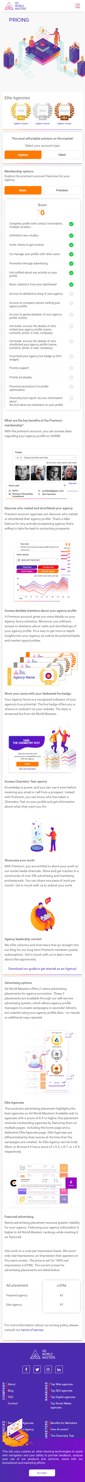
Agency (23, 154)
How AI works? (60, 1429)
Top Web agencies (62, 1384)
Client (62, 154)
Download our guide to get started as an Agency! (42, 968)
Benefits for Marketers (64, 1423)
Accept (42, 1472)
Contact (13, 1403)
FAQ (10, 1397)
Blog (10, 1390)
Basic (23, 190)
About (11, 1384)
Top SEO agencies (61, 1390)
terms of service (32, 1330)
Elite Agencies (17, 97)
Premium (62, 190)
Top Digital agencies (63, 1397)
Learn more (21, 123)
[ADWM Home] (42, 1351)
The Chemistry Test (62, 1435)
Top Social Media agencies (61, 1405)
